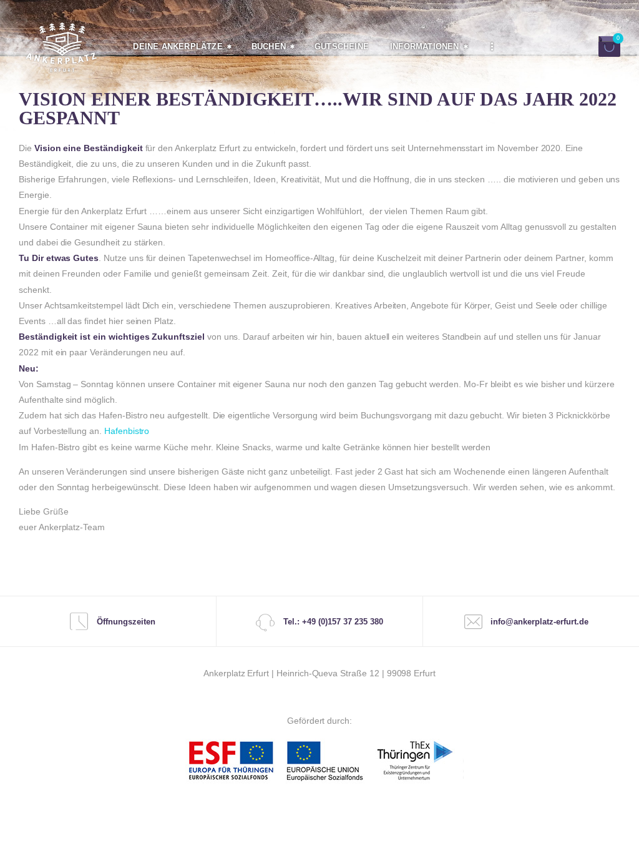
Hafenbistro (126, 431)
